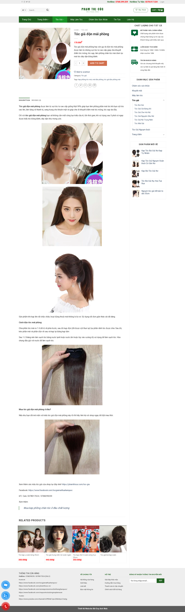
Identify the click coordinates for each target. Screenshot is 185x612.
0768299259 (30, 576)
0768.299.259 (122, 2)
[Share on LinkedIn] (94, 85)
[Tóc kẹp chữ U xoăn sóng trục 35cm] (85, 539)
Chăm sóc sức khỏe (98, 19)
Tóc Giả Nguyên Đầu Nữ (144, 116)
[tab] (24, 100)
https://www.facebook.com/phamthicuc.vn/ (35, 586)
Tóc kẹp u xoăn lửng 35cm (28, 555)
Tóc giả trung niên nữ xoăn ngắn (58, 555)
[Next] (125, 544)
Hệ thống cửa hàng (87, 580)
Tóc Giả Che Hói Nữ (142, 112)
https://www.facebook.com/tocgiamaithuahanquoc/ (38, 583)
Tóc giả (59, 19)
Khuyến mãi (137, 90)
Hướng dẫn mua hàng (112, 583)
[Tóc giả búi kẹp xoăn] (113, 539)
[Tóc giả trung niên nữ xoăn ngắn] (58, 539)
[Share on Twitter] (81, 85)
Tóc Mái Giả (139, 123)
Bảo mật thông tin (86, 589)
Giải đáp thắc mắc (111, 580)
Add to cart (97, 63)
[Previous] (19, 544)
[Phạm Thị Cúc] (92, 10)
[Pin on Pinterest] (90, 85)
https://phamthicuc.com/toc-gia (76, 484)
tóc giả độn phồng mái (112, 79)
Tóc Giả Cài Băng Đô (142, 109)
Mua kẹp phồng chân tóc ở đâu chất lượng (46, 508)
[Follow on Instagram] (24, 2)
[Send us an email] (29, 2)
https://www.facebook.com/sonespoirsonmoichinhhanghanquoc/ (43, 589)
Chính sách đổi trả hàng (113, 589)
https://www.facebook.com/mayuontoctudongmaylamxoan (40, 592)
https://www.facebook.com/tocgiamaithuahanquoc (50, 490)
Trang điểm (42, 19)
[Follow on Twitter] (27, 2)
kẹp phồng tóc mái (85, 79)
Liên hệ (130, 19)
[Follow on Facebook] (22, 2)
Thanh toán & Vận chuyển (114, 586)
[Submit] (47, 10)
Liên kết (83, 586)
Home (76, 30)
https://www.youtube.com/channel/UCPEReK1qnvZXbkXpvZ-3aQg (43, 599)
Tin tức (117, 19)
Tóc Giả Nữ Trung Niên (143, 120)
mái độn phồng (97, 79)
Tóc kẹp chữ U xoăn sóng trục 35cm (84, 556)
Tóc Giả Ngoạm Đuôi (141, 129)
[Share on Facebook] (76, 85)
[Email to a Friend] (85, 85)
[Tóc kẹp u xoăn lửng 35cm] (31, 539)
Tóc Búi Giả (139, 105)
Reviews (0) (36, 100)
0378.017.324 (151, 2)
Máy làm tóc (76, 19)
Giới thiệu (83, 583)
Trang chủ (26, 19)
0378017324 (40, 576)
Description (24, 100)
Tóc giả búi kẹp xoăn (108, 555)
